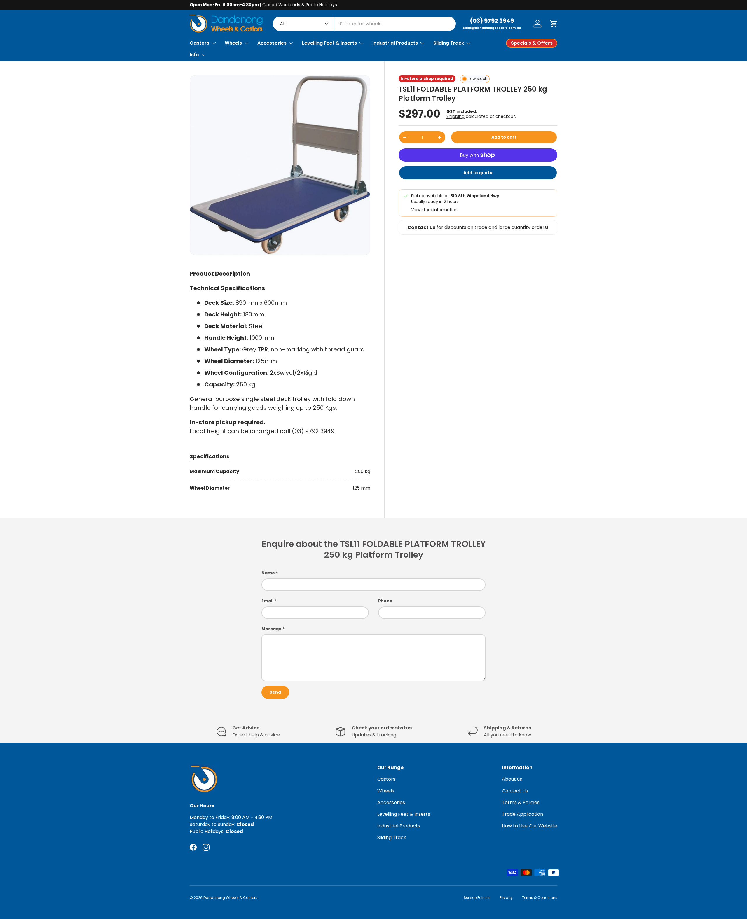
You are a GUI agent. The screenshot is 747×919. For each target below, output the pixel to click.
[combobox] (364, 24)
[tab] (209, 456)
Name (268, 573)
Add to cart (503, 137)
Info (194, 54)
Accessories (272, 43)
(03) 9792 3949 (492, 21)
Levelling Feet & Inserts (329, 43)
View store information (434, 210)
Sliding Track (448, 43)
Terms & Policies (521, 802)
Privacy (506, 897)
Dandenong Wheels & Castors (230, 897)
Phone (385, 601)
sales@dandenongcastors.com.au (492, 28)
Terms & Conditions (539, 897)
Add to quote (478, 173)
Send (275, 692)
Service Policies (477, 897)
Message (271, 629)
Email (267, 601)
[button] (553, 23)
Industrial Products (395, 43)
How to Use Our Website (529, 825)
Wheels (233, 43)
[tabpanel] (280, 480)
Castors (199, 43)
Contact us (421, 227)
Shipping (455, 117)
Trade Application (522, 814)
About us (512, 779)
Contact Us (515, 790)
